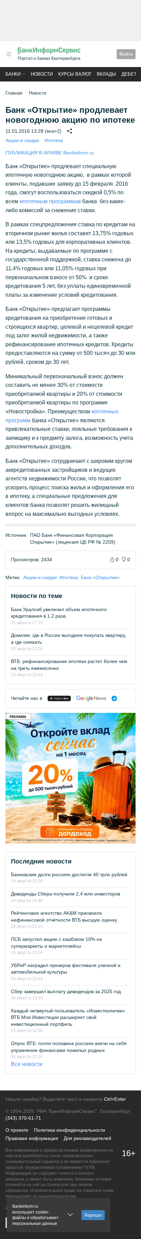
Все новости (26, 1064)
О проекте (16, 1130)
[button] (8, 54)
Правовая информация (31, 1138)
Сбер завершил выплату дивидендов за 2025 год (66, 991)
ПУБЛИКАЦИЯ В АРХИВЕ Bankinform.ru (49, 152)
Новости (42, 74)
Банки (13, 74)
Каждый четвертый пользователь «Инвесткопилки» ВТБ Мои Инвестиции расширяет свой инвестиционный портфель (68, 1017)
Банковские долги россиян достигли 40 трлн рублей (69, 874)
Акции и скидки (22, 140)
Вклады (106, 74)
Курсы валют (74, 74)
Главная (13, 93)
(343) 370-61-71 (23, 1118)
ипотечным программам (50, 201)
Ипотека (53, 140)
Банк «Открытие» (100, 577)
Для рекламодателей (87, 1138)
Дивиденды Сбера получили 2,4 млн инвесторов (65, 893)
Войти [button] (126, 54)
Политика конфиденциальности (69, 1130)
